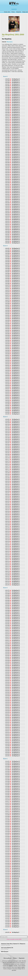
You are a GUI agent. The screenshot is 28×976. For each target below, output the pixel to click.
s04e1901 (7, 248)
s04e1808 (7, 403)
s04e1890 (7, 266)
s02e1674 (7, 635)
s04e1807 (7, 405)
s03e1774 (7, 464)
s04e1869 (7, 301)
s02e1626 (7, 715)
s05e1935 (7, 187)
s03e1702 (7, 584)
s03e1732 (7, 534)
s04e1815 (7, 392)
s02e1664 (7, 652)
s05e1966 (7, 136)
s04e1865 (7, 308)
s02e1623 (7, 720)
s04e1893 (7, 261)
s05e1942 (7, 176)
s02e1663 (7, 653)
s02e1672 (7, 638)
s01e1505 (7, 921)
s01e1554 (7, 840)
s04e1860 (7, 317)
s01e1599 (7, 764)
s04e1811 (7, 398)
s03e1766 (7, 477)
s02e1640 (7, 692)
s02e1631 (7, 707)
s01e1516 (7, 903)
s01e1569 (7, 814)
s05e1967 (7, 134)
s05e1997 (7, 84)
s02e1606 (7, 749)
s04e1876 (7, 290)
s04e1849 (7, 335)
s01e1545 (7, 855)
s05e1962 (7, 142)
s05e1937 (7, 184)
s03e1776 (7, 461)
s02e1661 (7, 657)
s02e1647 (7, 680)
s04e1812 (7, 397)
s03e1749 (7, 506)
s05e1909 (7, 231)
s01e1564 (7, 823)
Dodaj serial (25, 12)
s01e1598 (7, 766)
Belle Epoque (4, 951)
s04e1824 (7, 377)
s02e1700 (7, 592)
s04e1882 (7, 280)
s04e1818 (7, 387)
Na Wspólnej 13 (16, 79)
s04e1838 (7, 353)
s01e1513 (7, 908)
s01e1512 (7, 910)
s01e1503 (7, 925)
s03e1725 (7, 546)
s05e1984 (7, 105)
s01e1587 (7, 784)
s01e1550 (7, 846)
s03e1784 (7, 447)
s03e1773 (7, 466)
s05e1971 (7, 127)
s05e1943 (7, 174)
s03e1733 (7, 533)
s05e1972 (7, 125)
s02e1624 (7, 719)
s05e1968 (7, 132)
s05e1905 (7, 238)
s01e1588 (7, 783)
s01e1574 (7, 806)
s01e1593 (7, 774)
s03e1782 (7, 451)
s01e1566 (7, 819)
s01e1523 (7, 891)
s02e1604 (7, 752)
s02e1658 (7, 662)
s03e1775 (7, 462)
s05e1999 (7, 80)
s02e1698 (7, 595)
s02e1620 (7, 725)
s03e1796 (7, 427)
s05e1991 (7, 94)
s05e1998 (7, 82)
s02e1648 (7, 679)
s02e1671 (7, 640)
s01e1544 (7, 856)
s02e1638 (7, 695)
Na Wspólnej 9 (15, 878)
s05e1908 (7, 232)
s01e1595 (7, 771)
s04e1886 (7, 273)
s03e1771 (7, 469)
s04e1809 (7, 402)
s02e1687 (7, 613)
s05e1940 (7, 179)
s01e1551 (7, 844)
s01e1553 (7, 841)
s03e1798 (7, 424)
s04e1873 (7, 295)
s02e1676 (7, 632)
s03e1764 (7, 481)
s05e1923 (7, 207)
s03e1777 (7, 459)
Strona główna (7, 958)
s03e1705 (7, 579)
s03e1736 (7, 528)
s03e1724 (7, 548)
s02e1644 (7, 685)
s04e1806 (7, 407)
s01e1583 (7, 791)
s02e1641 (7, 690)
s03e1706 (7, 578)
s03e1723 (7, 549)
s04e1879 (7, 285)
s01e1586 (7, 786)
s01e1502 (7, 926)
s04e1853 (7, 328)
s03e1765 (7, 479)
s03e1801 (7, 419)
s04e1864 (7, 310)
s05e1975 (7, 121)
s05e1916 (7, 219)
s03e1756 (7, 494)
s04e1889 (7, 268)
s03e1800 (7, 421)
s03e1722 (7, 551)
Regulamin (21, 958)
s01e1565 (7, 821)
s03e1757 (7, 492)
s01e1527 (7, 885)
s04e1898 (7, 253)
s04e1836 (7, 357)
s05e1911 (7, 227)
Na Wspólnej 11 (16, 345)
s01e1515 (7, 905)
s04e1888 (7, 270)
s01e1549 (7, 848)
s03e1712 (7, 568)
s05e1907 (7, 234)
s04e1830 (7, 367)
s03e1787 (7, 442)
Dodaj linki (18, 12)
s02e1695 (7, 600)
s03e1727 (7, 543)
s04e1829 (7, 368)
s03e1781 (7, 452)
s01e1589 (7, 781)
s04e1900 (7, 250)
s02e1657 (7, 664)
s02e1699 (7, 593)
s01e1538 (7, 866)
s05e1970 (7, 129)
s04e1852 (7, 330)
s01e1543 (7, 858)
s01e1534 (7, 873)
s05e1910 (7, 229)
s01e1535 (7, 871)
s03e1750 (7, 504)
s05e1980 (7, 112)
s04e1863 (7, 312)
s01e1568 (7, 816)
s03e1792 (7, 434)
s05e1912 (7, 226)
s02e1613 (7, 737)
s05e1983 (7, 107)
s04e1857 (7, 322)
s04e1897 (7, 255)
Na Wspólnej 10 (16, 615)
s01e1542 (7, 860)
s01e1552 (7, 843)
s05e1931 (7, 194)
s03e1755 (7, 496)
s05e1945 (7, 171)
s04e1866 (7, 307)
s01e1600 (7, 763)
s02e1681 (7, 623)
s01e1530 (7, 880)
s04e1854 (7, 327)
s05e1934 (7, 189)
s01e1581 (7, 794)
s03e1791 (7, 436)
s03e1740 (7, 521)
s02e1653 (7, 670)
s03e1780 (7, 454)
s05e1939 (7, 181)
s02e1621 (7, 724)
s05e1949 (7, 164)
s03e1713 (7, 566)
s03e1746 (7, 511)
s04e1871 (7, 298)
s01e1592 (7, 776)
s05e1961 (7, 144)
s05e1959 (7, 147)
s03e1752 (7, 501)
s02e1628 (7, 712)
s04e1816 (7, 390)
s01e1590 (7, 779)
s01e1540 (7, 863)
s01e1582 (7, 793)
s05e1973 (7, 124)
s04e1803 (7, 412)
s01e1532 (7, 876)
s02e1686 (7, 615)
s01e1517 (7, 901)
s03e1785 (7, 446)
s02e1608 (7, 745)
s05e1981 (7, 110)
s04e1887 (7, 271)
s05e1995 (7, 87)
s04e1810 (7, 400)
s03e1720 (7, 554)
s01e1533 (7, 875)
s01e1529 (7, 881)
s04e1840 (7, 350)
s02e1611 (7, 740)
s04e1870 (7, 300)
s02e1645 (7, 684)
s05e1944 (7, 172)
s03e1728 (7, 541)
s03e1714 (7, 564)
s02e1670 (7, 642)
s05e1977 (7, 117)
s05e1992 (7, 92)
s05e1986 (7, 102)
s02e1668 (7, 645)
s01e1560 (7, 829)
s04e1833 (7, 362)
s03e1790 (7, 437)
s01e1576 (7, 803)
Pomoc (13, 12)
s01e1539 (7, 865)
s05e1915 (7, 221)
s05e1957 (7, 151)
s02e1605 (7, 750)
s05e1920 (7, 212)
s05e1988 (7, 99)
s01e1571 (7, 811)
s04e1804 (7, 410)
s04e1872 (7, 297)
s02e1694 (7, 602)
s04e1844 (7, 343)
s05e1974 (7, 122)
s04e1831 (7, 365)
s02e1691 (7, 607)
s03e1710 (7, 571)
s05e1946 (7, 169)
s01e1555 (7, 838)
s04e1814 (7, 393)
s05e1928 (7, 199)
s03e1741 (7, 519)
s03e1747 (7, 509)
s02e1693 (7, 603)
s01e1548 (7, 850)
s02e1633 (7, 704)
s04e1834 (7, 360)
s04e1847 (7, 338)
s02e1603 (7, 754)
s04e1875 (7, 291)
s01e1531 (7, 878)
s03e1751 (7, 503)
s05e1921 (7, 211)
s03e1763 (7, 482)
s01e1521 (7, 895)
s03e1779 (7, 456)
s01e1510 (7, 913)
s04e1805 (7, 408)
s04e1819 (7, 385)
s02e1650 (7, 675)
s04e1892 (7, 263)
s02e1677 (7, 630)
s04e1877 (7, 288)
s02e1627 (7, 714)
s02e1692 (7, 605)
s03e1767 (7, 476)
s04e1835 (7, 358)
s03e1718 (7, 558)
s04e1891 (7, 265)
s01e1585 (7, 788)
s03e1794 (7, 431)
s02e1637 (7, 697)
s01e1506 (7, 920)
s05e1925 (7, 204)
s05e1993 (7, 90)
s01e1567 (7, 818)
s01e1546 (7, 853)
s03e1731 (7, 536)
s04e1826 (7, 373)
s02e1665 (7, 650)
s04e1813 (7, 395)
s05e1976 (7, 119)
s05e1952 (7, 159)
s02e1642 (7, 689)
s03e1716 (7, 561)
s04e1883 (7, 278)
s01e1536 (7, 870)
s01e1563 (7, 824)
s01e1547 (7, 851)
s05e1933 (7, 191)
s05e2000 (7, 79)
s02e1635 (7, 700)
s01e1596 (7, 769)
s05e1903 (7, 241)
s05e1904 (7, 239)
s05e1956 (7, 152)
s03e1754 (7, 498)
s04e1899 (7, 251)
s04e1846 (7, 340)
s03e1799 (7, 422)
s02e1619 (7, 727)
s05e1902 (7, 242)
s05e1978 (7, 115)
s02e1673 (7, 637)
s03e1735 (7, 529)
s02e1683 (7, 620)
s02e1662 (7, 655)
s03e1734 (7, 531)
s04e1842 (7, 347)
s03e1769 (7, 472)
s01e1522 (7, 893)
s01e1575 (7, 804)
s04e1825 (7, 375)
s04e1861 (7, 315)
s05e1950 (7, 162)
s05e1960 (7, 146)
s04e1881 (7, 281)
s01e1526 (7, 886)
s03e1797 (7, 426)
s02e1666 (7, 648)
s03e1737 (7, 526)
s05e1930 (7, 196)
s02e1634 (7, 702)
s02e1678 (7, 628)
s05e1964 (7, 139)
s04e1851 (7, 332)
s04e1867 (7, 305)
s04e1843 (7, 345)
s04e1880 (7, 283)
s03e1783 (7, 449)
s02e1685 (7, 617)
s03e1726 (7, 544)
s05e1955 (7, 154)
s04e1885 (7, 275)
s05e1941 (7, 177)
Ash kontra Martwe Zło (7, 948)
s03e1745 (7, 513)
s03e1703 (7, 583)
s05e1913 (7, 224)
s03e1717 (7, 559)
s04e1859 (7, 318)
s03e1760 (7, 488)
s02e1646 (7, 682)
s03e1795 (7, 429)
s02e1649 (7, 677)
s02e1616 (7, 732)
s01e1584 (7, 789)
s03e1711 (7, 569)
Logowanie (14, 9)
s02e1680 (7, 625)
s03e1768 (7, 474)
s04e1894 (7, 260)
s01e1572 (7, 809)
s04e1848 (7, 337)
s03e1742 (7, 518)
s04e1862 (7, 313)
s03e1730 (7, 538)
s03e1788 (7, 441)
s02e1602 (7, 755)
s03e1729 (7, 539)
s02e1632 (7, 705)
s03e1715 (7, 563)
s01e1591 (7, 778)
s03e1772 (7, 467)
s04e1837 (7, 355)
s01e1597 (7, 768)
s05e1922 (7, 209)
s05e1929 (7, 197)
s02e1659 (7, 660)
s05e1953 (7, 157)
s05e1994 (7, 89)
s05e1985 (7, 104)
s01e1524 (7, 890)
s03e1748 (7, 508)
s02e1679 (7, 627)
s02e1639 (7, 694)
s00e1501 (7, 932)
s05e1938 (7, 182)
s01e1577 (7, 801)
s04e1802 (7, 413)
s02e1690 (7, 608)
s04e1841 (7, 348)
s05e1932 (7, 192)
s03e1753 (7, 499)
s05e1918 (7, 216)
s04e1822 (7, 380)
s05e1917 (7, 217)
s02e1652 (7, 672)
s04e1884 (7, 276)
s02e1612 (7, 739)
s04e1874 (7, 293)
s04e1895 (7, 258)
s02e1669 (7, 643)
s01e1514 (7, 906)
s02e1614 (7, 735)
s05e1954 (7, 156)
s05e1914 (7, 222)
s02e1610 (7, 742)
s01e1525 (7, 888)
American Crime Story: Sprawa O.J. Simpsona (13, 944)
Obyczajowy (9, 41)
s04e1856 (7, 323)
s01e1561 (7, 828)
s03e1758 (7, 491)
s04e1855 (7, 325)
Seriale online (14, 5)
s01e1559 (7, 831)
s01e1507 (7, 918)
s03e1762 (7, 484)
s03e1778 (7, 457)
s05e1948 (7, 166)
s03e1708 (7, 574)
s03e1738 (7, 524)
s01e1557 (7, 834)
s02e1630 (7, 709)
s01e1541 (7, 861)
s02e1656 (7, 665)
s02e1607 (7, 747)
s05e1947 (7, 167)
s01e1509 (7, 915)
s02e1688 (7, 612)
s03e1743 (7, 516)
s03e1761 (7, 486)
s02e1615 (7, 734)
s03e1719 (7, 556)
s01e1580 (7, 796)
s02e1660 (7, 658)
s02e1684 (7, 618)
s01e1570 (7, 813)
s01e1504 (7, 923)
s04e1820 (7, 383)
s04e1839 (7, 352)
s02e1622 (7, 722)
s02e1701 (7, 590)
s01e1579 (7, 798)
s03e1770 (7, 471)
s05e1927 (7, 201)
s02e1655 (7, 667)
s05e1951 (7, 161)
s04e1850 (7, 333)
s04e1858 (7, 320)
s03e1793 (7, 432)
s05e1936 (7, 186)
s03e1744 (7, 514)
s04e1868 (7, 303)
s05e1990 (7, 95)
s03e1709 (7, 573)
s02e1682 (7, 622)
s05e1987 (7, 100)
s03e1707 (7, 576)
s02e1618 (7, 729)
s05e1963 (7, 141)
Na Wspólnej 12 (16, 89)
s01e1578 (7, 799)
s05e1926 (7, 202)
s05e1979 (7, 114)
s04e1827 (7, 372)
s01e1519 (7, 898)
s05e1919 (7, 214)
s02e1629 (7, 710)
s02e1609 (7, 744)
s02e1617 (7, 730)
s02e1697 (7, 597)
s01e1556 (7, 836)
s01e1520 (7, 896)
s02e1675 (7, 633)
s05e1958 (7, 149)
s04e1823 (7, 378)
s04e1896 (7, 256)
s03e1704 (7, 581)
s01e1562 (7, 826)
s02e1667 (7, 647)
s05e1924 (7, 206)
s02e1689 (7, 610)
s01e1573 (7, 808)
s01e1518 (7, 900)
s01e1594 (7, 773)
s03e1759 (7, 489)
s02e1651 (7, 674)
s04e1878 (7, 286)
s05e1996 (7, 85)
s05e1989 (7, 97)
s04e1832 (7, 363)
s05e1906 (7, 236)
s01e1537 (7, 868)
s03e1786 (7, 444)
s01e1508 (7, 916)
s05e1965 (7, 137)
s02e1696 (7, 598)
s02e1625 (7, 717)
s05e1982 (7, 109)
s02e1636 (7, 699)
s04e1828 (7, 370)
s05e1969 (7, 131)
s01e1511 (7, 911)
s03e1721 (7, 553)
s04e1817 (7, 388)
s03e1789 (7, 439)
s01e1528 (7, 883)
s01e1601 (7, 761)
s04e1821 (7, 382)
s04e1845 (7, 342)
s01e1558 (7, 833)
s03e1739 (7, 523)
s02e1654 (7, 668)
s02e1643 (7, 687)
